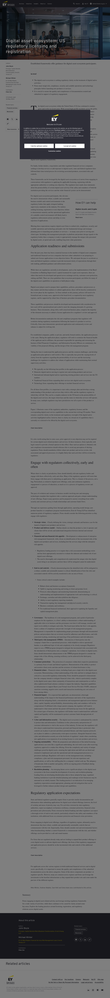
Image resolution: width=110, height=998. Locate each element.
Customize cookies (54, 151)
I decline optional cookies (39, 146)
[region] (55, 134)
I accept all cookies (69, 146)
